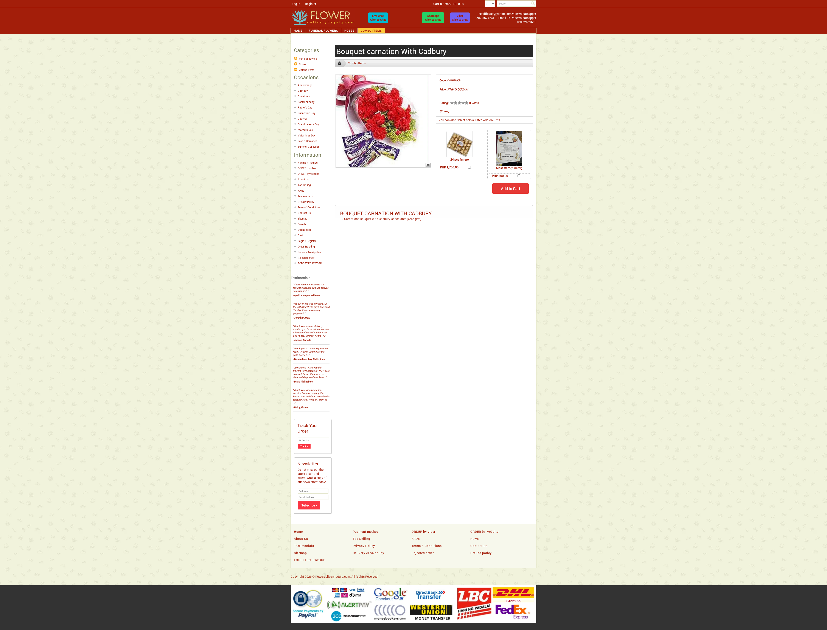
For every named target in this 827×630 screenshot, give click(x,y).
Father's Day (305, 107)
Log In (296, 4)
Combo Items (371, 31)
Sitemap (302, 218)
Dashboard (304, 229)
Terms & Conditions (309, 207)
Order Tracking (306, 246)
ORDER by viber (307, 168)
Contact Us (304, 213)
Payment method (308, 162)
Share (444, 111)
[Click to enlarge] (459, 144)
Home (298, 31)
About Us (303, 179)
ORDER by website (308, 173)
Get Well (302, 118)
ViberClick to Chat (460, 18)
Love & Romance (307, 141)
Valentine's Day (307, 135)
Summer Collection (309, 146)
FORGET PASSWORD (310, 263)
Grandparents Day (308, 124)
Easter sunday (306, 102)
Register (310, 4)
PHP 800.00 (500, 176)
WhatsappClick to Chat (433, 18)
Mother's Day (305, 130)
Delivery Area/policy (309, 252)
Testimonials (305, 196)
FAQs (301, 190)
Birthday (303, 90)
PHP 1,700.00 (449, 167)
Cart (300, 235)
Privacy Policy (306, 201)
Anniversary (305, 85)
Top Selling (304, 185)
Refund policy (481, 553)
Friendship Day (306, 113)
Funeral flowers (323, 31)
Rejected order (306, 257)
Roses (349, 31)
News (474, 539)
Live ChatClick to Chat (378, 18)
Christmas (304, 96)
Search (302, 224)
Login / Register (307, 241)
